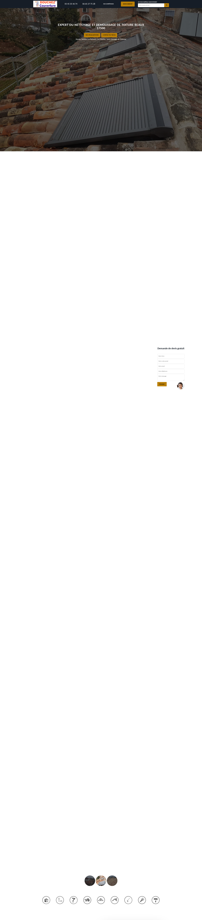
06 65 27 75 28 (88, 4)
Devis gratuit (127, 4)
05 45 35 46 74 (71, 4)
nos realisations (92, 35)
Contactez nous (109, 35)
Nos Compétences (108, 4)
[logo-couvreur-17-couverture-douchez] (45, 4)
